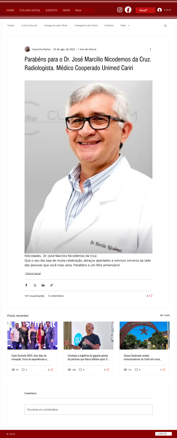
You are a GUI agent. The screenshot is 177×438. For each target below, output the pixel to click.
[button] (165, 25)
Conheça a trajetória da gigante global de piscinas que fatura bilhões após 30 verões (88, 357)
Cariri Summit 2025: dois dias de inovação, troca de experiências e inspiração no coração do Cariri (29, 357)
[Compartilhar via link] (51, 285)
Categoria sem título (55, 25)
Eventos (109, 25)
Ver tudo (165, 315)
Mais (123, 25)
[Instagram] (120, 9)
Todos (10, 25)
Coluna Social (29, 25)
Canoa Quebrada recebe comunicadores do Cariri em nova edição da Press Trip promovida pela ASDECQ (143, 357)
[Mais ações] (150, 49)
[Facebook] (128, 9)
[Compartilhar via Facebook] (26, 285)
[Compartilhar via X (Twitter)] (34, 285)
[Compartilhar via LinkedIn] (43, 285)
